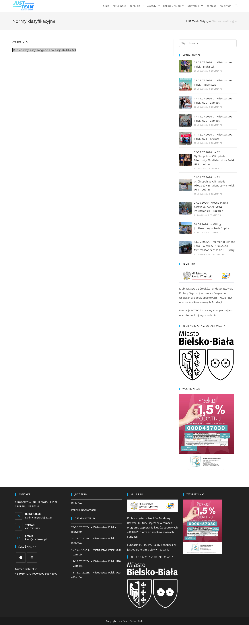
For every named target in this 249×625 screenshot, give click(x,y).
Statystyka (205, 21)
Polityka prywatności (83, 510)
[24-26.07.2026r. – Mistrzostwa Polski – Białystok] (185, 84)
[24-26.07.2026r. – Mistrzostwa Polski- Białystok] (185, 66)
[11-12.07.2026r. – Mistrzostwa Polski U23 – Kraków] (185, 138)
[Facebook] (21, 558)
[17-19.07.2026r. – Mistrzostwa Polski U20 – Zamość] (185, 102)
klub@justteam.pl (36, 539)
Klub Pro (76, 503)
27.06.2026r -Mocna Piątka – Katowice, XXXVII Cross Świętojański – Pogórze (212, 207)
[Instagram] (32, 558)
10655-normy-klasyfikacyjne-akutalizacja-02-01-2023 (44, 50)
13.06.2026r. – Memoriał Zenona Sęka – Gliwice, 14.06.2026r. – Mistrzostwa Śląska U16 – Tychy (214, 246)
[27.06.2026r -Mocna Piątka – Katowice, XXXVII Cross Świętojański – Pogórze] (185, 208)
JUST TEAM (192, 21)
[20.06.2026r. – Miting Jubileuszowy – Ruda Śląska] (185, 228)
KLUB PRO (226, 297)
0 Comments (215, 71)
